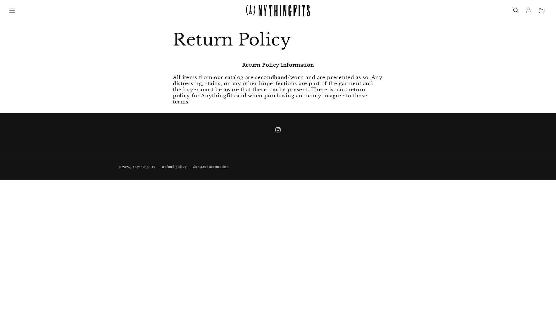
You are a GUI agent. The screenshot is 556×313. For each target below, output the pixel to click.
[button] (12, 10)
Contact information (210, 167)
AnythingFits (143, 167)
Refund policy (174, 167)
